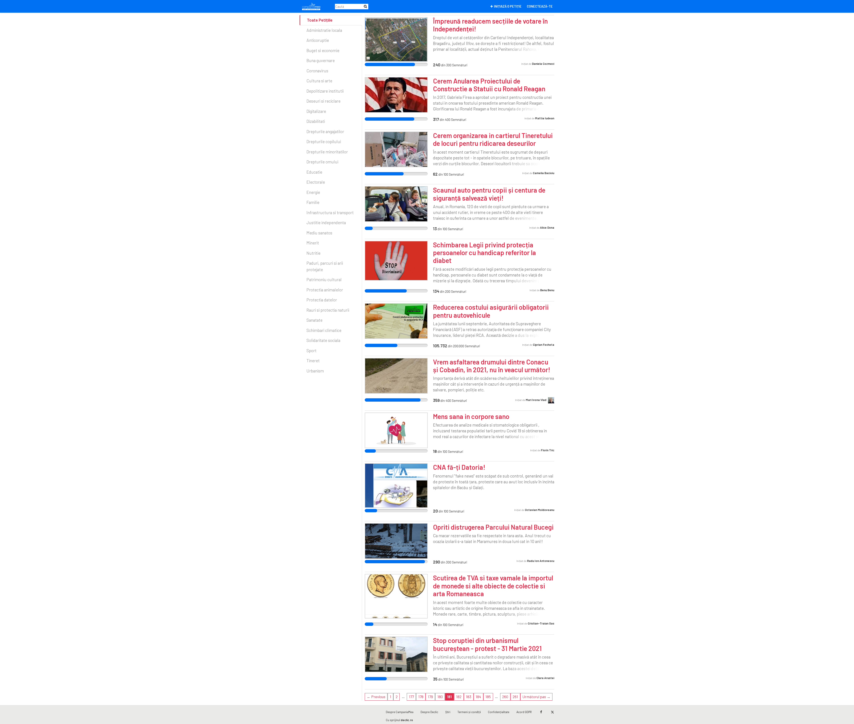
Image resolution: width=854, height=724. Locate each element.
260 (505, 696)
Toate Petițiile (319, 19)
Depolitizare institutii (325, 91)
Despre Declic (429, 712)
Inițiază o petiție (508, 6)
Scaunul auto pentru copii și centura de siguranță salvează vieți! (489, 194)
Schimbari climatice (323, 330)
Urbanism (315, 370)
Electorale (315, 182)
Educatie (314, 172)
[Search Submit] (365, 6)
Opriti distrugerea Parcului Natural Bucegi (493, 527)
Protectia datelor (321, 299)
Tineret (313, 360)
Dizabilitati (315, 121)
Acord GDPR (524, 712)
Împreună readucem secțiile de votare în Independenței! (490, 25)
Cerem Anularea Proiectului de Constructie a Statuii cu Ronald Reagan (489, 85)
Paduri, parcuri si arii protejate (324, 266)
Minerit (312, 242)
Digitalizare (316, 111)
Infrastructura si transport (330, 212)
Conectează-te (540, 6)
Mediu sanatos (319, 232)
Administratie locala (324, 30)
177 (411, 696)
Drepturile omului (322, 161)
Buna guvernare (320, 60)
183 (468, 696)
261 (515, 696)
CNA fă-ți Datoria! (459, 467)
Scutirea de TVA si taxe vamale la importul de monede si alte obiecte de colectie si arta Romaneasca (493, 586)
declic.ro (407, 720)
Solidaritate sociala (323, 340)
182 (458, 696)
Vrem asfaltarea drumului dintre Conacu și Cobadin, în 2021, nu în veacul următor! (491, 366)
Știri (447, 712)
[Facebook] (541, 712)
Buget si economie (322, 50)
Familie (312, 202)
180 (440, 696)
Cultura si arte (319, 80)
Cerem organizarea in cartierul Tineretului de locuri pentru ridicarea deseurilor (493, 139)
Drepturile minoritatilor (327, 151)
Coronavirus (317, 70)
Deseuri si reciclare (323, 101)
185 (488, 696)
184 (478, 696)
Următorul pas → (536, 696)
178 (420, 696)
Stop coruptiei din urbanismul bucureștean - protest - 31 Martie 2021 (487, 644)
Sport (311, 350)
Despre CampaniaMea (399, 712)
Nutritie (313, 253)
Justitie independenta (326, 222)
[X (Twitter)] (552, 712)
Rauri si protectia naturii (327, 310)
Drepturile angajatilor (325, 131)
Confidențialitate (498, 712)
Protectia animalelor (324, 289)
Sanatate (314, 320)
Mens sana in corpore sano (471, 416)
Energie (313, 192)
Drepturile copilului (323, 141)
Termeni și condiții (469, 712)
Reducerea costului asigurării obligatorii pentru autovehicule (491, 311)
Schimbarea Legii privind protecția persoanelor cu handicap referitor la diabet (484, 252)
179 (430, 696)
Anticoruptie (317, 40)
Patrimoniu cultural (324, 279)
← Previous (376, 696)
